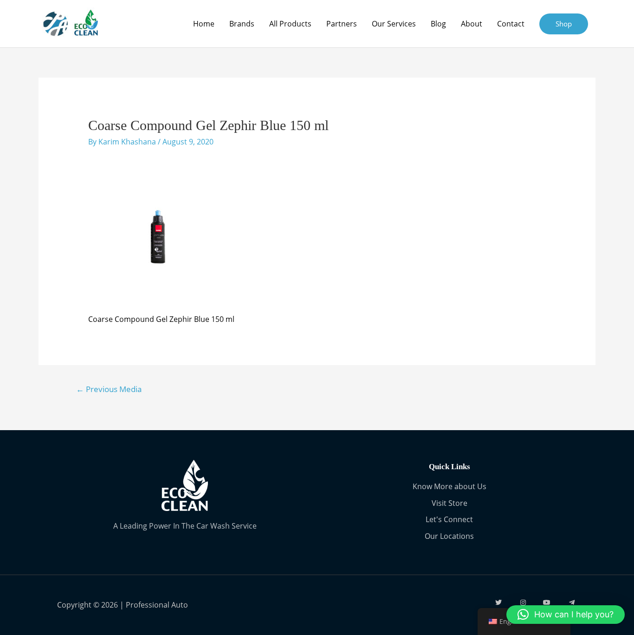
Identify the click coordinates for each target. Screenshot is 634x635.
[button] (565, 614)
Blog (438, 24)
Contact (510, 24)
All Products (290, 24)
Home (203, 24)
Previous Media (109, 389)
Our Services (394, 24)
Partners (341, 24)
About (471, 24)
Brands (241, 24)
